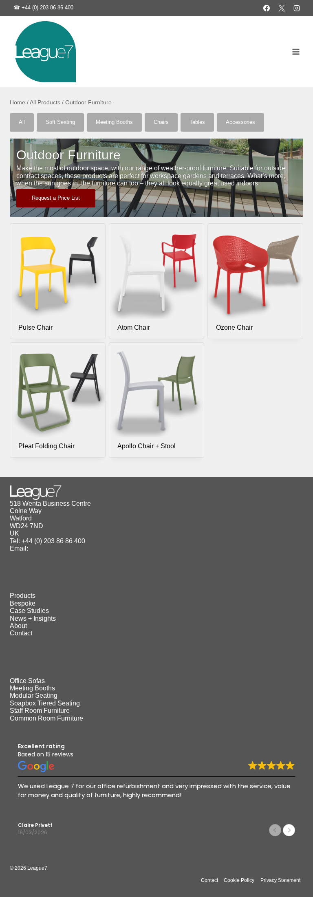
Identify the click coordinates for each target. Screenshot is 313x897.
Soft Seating (60, 122)
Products (22, 595)
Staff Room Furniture (40, 710)
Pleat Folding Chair (46, 446)
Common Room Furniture (46, 718)
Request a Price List (55, 198)
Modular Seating (33, 695)
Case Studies (29, 610)
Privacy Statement (280, 880)
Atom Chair (133, 327)
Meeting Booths (114, 122)
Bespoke (22, 603)
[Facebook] (266, 8)
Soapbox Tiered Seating (45, 703)
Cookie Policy (239, 880)
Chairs (161, 122)
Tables (197, 122)
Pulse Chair (35, 327)
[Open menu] (295, 52)
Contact (21, 633)
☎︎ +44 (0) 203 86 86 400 (43, 7)
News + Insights (33, 618)
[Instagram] (296, 8)
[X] (281, 8)
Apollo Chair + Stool (146, 446)
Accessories (240, 122)
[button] (289, 830)
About (18, 625)
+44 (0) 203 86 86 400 (53, 541)
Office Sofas (27, 680)
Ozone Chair (234, 327)
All (22, 122)
